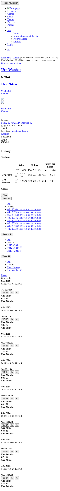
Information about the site (26, 36)
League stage (15, 63)
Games (10, 13)
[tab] (30, 295)
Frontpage (6, 57)
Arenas (10, 25)
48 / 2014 (24, 217)
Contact (17, 41)
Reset (4, 275)
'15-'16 (5, 293)
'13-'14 (5, 425)
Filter (4, 195)
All (8, 204)
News (16, 33)
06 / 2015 (24, 215)
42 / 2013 (24, 228)
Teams (10, 19)
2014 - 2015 (14, 248)
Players (10, 22)
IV (12, 293)
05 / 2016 (24, 209)
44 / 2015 (24, 212)
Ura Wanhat (14, 270)
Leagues (11, 11)
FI (8, 49)
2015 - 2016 (14, 251)
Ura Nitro (13, 267)
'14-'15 (5, 346)
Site (9, 30)
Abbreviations (20, 38)
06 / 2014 (24, 223)
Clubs (10, 16)
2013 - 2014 (14, 245)
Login (10, 44)
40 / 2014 (24, 220)
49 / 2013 (24, 226)
